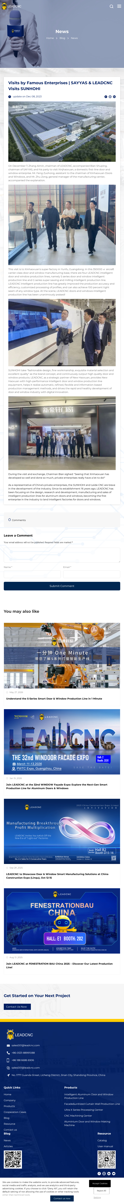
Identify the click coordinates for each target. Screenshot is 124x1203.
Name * (9, 567)
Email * (68, 567)
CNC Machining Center (78, 1115)
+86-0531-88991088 (23, 1052)
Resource (9, 1123)
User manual (105, 1146)
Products (9, 1106)
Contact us (10, 1129)
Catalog (102, 1140)
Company (10, 1100)
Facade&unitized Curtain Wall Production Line (92, 1104)
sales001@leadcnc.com (26, 1045)
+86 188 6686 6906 (23, 1060)
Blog (6, 1118)
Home (50, 38)
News (7, 1140)
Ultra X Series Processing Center (83, 1109)
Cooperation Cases (15, 1112)
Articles (8, 1146)
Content (9, 544)
